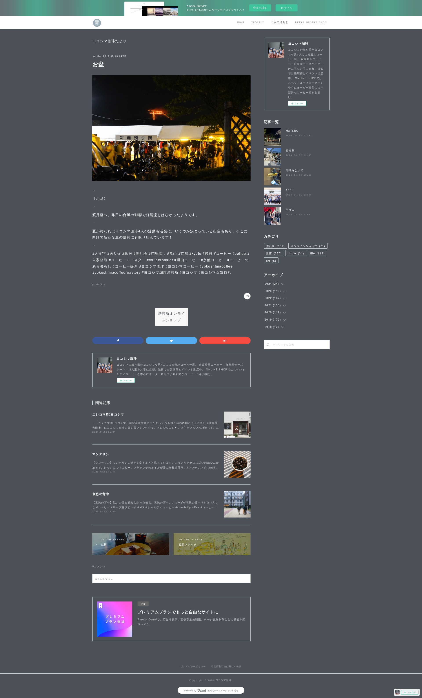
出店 (274, 253)
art (271, 260)
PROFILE (257, 22)
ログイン (286, 8)
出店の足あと (279, 22)
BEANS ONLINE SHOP (310, 22)
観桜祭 (290, 150)
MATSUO (292, 130)
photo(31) (98, 284)
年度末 (290, 209)
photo (97, 56)
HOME (241, 22)
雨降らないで (294, 170)
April (289, 190)
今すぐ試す (260, 7)
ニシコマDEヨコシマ (108, 414)
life (317, 253)
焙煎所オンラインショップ (171, 317)
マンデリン (100, 454)
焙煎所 (275, 246)
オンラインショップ (308, 246)
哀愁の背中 (100, 494)
